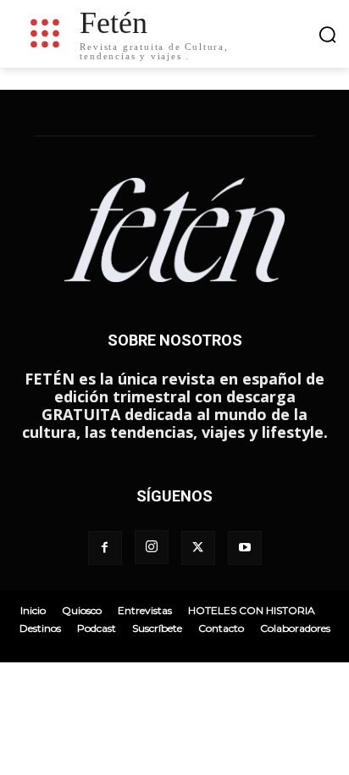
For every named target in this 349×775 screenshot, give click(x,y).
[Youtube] (245, 548)
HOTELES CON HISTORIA (251, 610)
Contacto (221, 628)
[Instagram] (152, 547)
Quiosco (82, 610)
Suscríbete (157, 628)
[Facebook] (105, 548)
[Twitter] (198, 548)
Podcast (96, 628)
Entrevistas (145, 610)
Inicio (33, 610)
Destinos (40, 628)
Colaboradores (295, 628)
